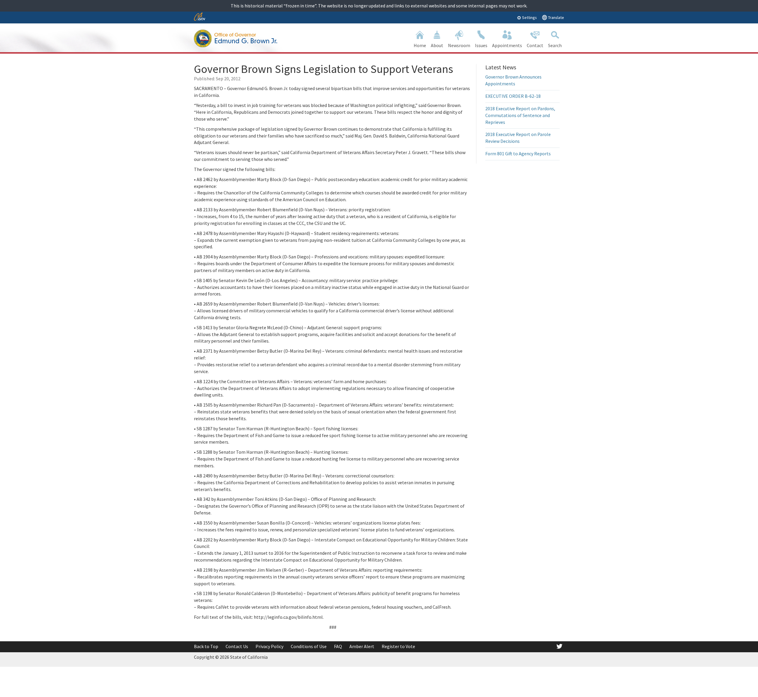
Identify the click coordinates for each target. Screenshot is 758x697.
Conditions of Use (309, 646)
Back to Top (206, 646)
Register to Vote (398, 646)
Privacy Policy (269, 646)
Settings (529, 17)
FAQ (338, 646)
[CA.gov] (199, 17)
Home (420, 45)
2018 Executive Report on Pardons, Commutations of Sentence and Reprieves (520, 115)
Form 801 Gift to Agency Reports (518, 153)
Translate (555, 17)
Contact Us (237, 646)
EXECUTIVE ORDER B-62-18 (513, 96)
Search (555, 45)
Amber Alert (361, 646)
